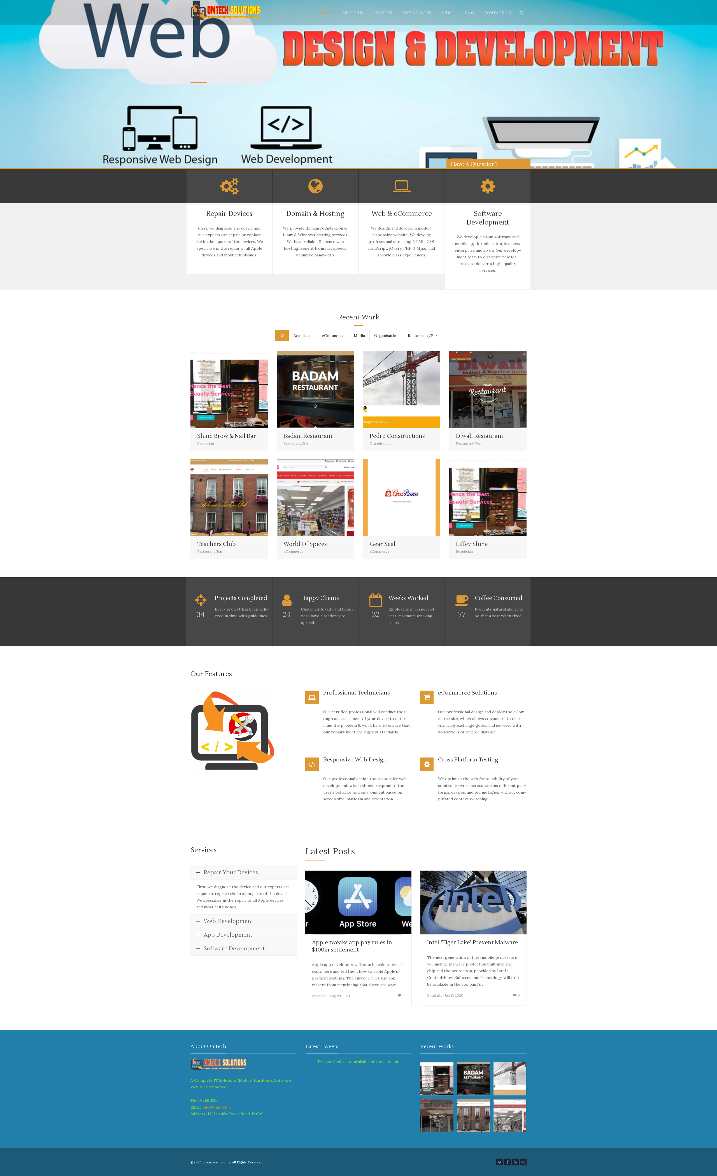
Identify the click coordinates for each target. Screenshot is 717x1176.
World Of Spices (305, 544)
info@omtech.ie (217, 1107)
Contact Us (497, 12)
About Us (352, 12)
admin (322, 996)
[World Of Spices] (301, 497)
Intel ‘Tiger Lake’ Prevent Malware (472, 942)
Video (448, 12)
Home (326, 12)
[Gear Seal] (387, 497)
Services (382, 12)
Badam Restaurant (307, 436)
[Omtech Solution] (228, 12)
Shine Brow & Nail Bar (226, 436)
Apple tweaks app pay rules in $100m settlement (352, 946)
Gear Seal (382, 544)
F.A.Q (469, 12)
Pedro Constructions (397, 436)
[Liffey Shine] (473, 497)
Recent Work (417, 12)
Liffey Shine (472, 544)
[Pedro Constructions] (387, 389)
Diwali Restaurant (479, 436)
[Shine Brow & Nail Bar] (215, 389)
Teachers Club (216, 544)
